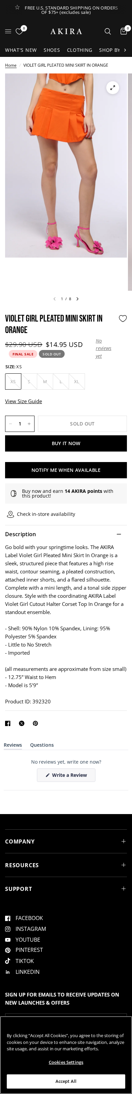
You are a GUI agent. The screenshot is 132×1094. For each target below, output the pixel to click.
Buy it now (66, 443)
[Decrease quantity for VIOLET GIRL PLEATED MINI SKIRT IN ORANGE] (10, 424)
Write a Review (71, 776)
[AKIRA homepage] (66, 31)
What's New (21, 50)
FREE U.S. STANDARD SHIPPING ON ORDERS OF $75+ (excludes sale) (71, 10)
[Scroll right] (124, 50)
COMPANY (20, 841)
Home (11, 65)
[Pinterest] (37, 723)
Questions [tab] (42, 746)
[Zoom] (112, 87)
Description (20, 534)
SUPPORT (18, 889)
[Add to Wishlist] (123, 318)
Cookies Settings (66, 1062)
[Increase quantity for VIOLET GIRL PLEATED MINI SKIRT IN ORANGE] (29, 424)
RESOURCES (22, 865)
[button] (105, 348)
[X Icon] (23, 723)
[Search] (107, 31)
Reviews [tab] (13, 746)
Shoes (52, 50)
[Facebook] (9, 723)
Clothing (80, 50)
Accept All (66, 1081)
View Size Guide (23, 401)
